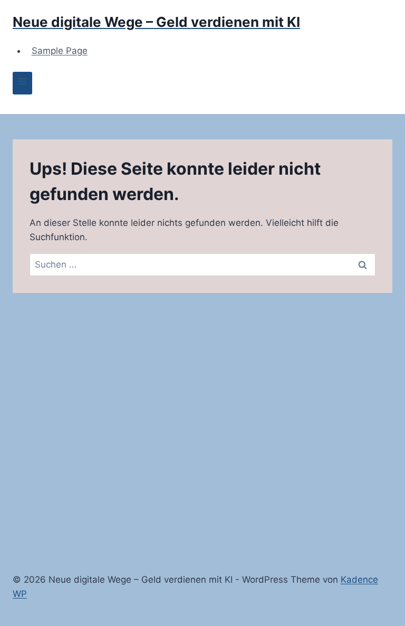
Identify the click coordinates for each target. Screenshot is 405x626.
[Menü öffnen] (22, 83)
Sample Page (60, 50)
